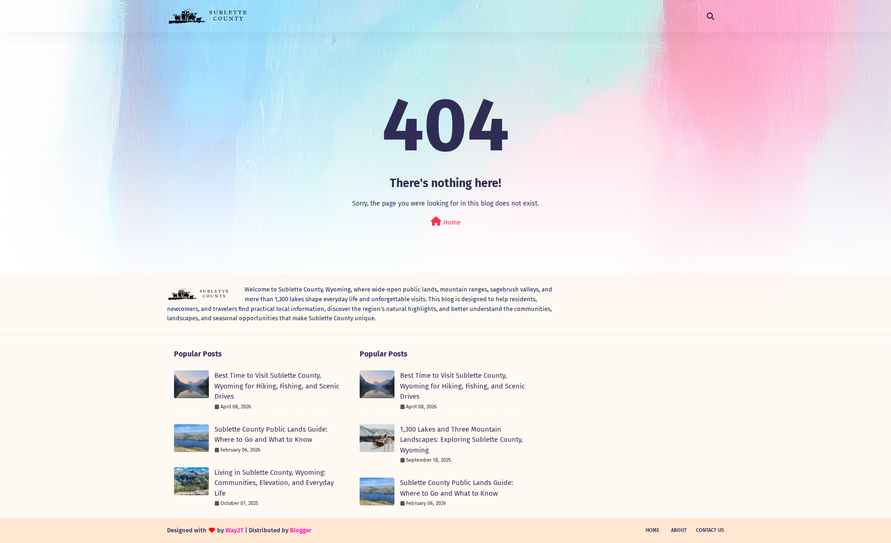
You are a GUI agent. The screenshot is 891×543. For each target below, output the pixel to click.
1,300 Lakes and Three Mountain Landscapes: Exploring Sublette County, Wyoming (461, 439)
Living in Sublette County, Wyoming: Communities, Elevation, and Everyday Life (274, 483)
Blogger (300, 530)
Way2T (235, 530)
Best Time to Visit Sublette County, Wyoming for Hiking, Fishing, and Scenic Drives (276, 386)
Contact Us (710, 530)
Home (451, 222)
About (679, 530)
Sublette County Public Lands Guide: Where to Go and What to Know (271, 434)
